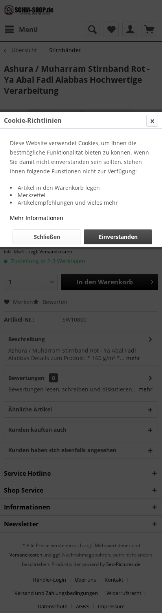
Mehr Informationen (36, 218)
